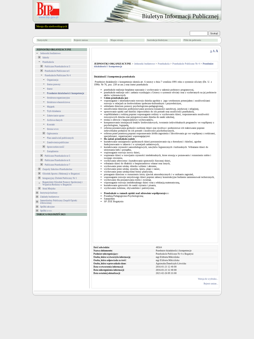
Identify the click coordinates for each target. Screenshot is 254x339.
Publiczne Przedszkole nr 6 (57, 160)
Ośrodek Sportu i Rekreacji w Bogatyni (61, 173)
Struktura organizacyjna (58, 98)
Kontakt (51, 124)
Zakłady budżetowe (49, 197)
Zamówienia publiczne (58, 142)
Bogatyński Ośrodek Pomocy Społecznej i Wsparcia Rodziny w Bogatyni (62, 183)
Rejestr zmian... (211, 283)
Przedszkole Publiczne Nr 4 (58, 75)
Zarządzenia (52, 151)
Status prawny (54, 84)
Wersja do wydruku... (208, 279)
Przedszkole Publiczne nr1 (57, 71)
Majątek (51, 106)
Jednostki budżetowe (50, 53)
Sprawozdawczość (55, 147)
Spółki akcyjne (47, 206)
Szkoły (45, 57)
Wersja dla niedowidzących (51, 26)
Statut (50, 89)
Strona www (53, 129)
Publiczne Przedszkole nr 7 (57, 165)
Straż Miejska (48, 188)
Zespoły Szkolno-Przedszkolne (57, 169)
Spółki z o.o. (46, 210)
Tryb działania (54, 111)
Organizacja (52, 80)
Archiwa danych (55, 120)
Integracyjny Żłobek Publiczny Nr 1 (59, 178)
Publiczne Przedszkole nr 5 (57, 156)
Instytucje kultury (49, 193)
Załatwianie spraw (55, 115)
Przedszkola (48, 62)
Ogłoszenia (52, 133)
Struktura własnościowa (58, 102)
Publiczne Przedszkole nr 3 (57, 66)
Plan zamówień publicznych (60, 138)
